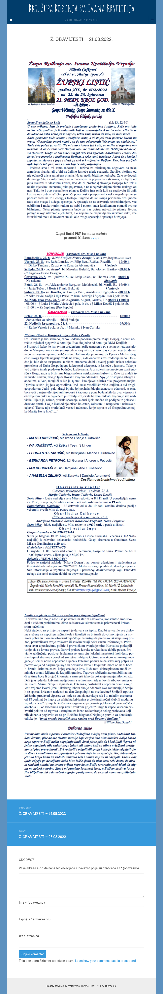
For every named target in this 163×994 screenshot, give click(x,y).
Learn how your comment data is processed (105, 961)
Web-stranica (29, 936)
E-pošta (34, 919)
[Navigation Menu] (152, 20)
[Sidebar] (11, 20)
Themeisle (110, 986)
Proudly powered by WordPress (63, 986)
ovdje (95, 237)
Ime (32, 902)
